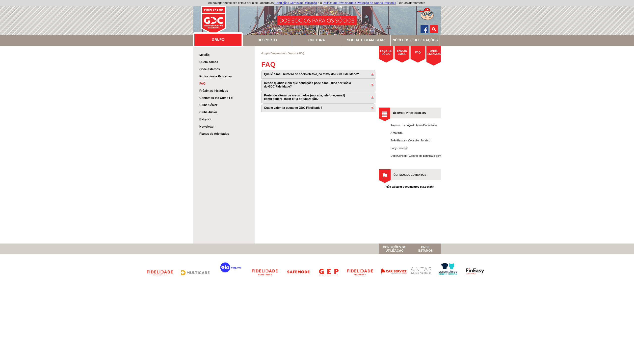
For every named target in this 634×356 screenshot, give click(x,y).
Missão (204, 55)
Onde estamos (209, 69)
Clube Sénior (208, 105)
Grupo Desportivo (273, 53)
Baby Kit (205, 119)
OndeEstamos (425, 248)
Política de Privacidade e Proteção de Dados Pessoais (359, 3)
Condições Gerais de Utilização (295, 3)
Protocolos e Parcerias (215, 76)
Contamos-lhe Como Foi (216, 98)
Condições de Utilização (394, 248)
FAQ (202, 83)
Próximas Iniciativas (213, 90)
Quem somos (208, 62)
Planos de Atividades (214, 133)
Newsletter (207, 126)
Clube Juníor (208, 112)
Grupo (292, 53)
